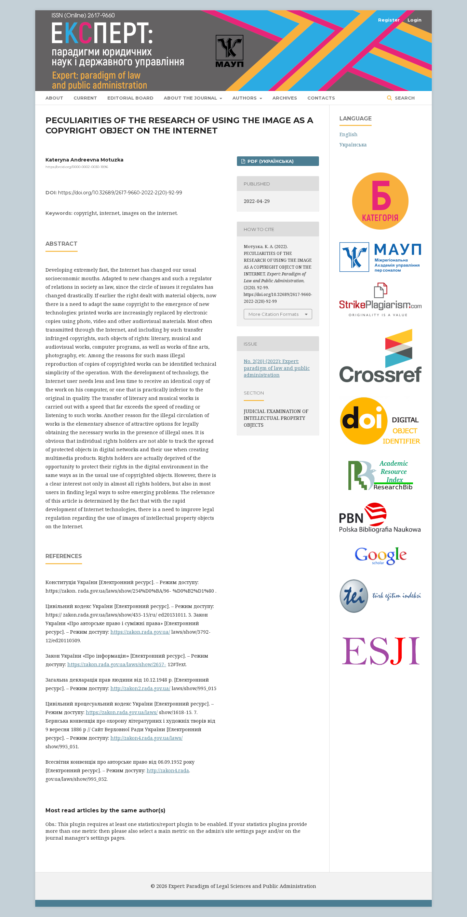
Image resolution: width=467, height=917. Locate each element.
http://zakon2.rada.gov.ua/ (140, 688)
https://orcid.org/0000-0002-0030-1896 (76, 167)
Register (389, 20)
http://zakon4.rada (168, 770)
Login (415, 20)
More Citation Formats (273, 314)
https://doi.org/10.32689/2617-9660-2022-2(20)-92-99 (120, 193)
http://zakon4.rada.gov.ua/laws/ (146, 738)
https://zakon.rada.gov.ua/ (140, 632)
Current (85, 98)
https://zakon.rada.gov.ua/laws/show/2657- (116, 664)
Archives (284, 98)
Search (404, 98)
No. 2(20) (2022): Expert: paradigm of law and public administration (277, 368)
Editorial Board (130, 98)
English (348, 134)
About (54, 98)
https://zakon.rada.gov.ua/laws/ (122, 712)
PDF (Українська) (270, 161)
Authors (245, 98)
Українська (353, 144)
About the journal (191, 98)
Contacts (321, 98)
